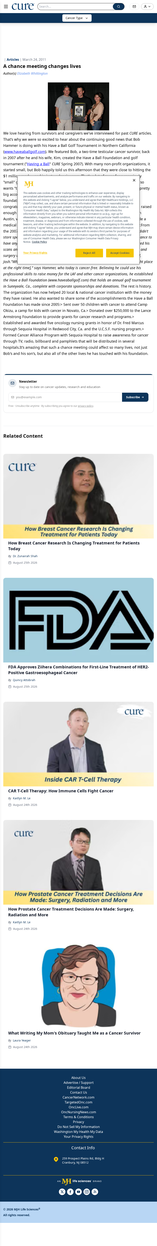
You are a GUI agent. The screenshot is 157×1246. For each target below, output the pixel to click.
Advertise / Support (79, 1082)
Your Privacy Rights (78, 1136)
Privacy (78, 1122)
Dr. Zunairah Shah (25, 556)
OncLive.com (79, 1107)
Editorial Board (78, 1087)
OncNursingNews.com (78, 1112)
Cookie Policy (39, 241)
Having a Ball (38, 163)
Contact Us (78, 1092)
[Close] (134, 180)
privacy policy (85, 406)
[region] (78, 219)
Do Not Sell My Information (78, 1127)
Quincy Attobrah (24, 680)
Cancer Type (74, 18)
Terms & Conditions (78, 1117)
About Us (78, 1077)
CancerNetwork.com (78, 1097)
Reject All (89, 252)
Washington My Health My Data (78, 1131)
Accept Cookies (120, 252)
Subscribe (133, 397)
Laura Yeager (22, 1040)
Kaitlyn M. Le (21, 798)
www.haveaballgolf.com (24, 151)
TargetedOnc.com (78, 1102)
